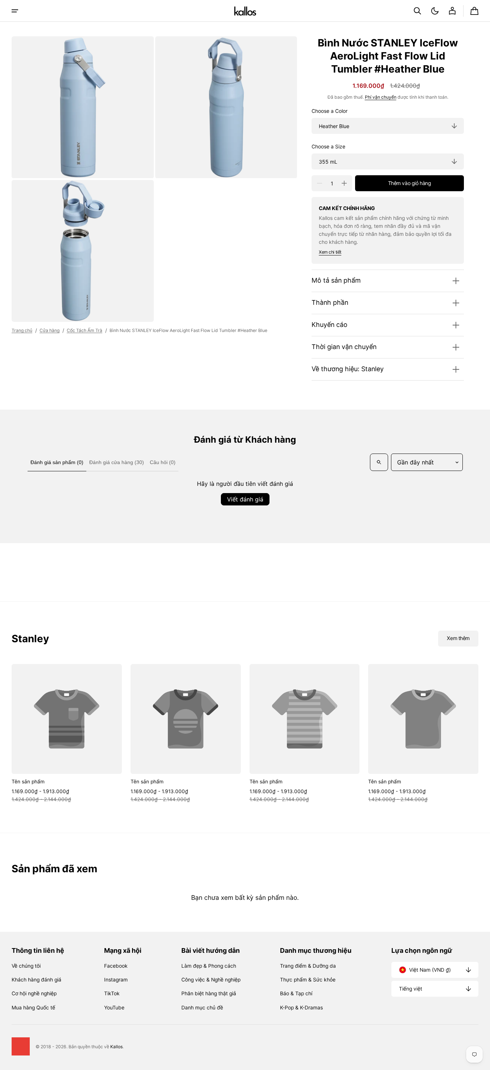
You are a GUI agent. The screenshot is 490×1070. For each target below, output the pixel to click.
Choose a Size (328, 146)
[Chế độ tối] (435, 11)
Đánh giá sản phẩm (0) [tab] (56, 462)
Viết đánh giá (245, 499)
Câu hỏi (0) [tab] (163, 462)
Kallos (116, 1046)
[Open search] (379, 462)
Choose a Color (329, 111)
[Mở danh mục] (15, 11)
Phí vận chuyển (380, 97)
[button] (417, 11)
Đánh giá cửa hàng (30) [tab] (116, 462)
